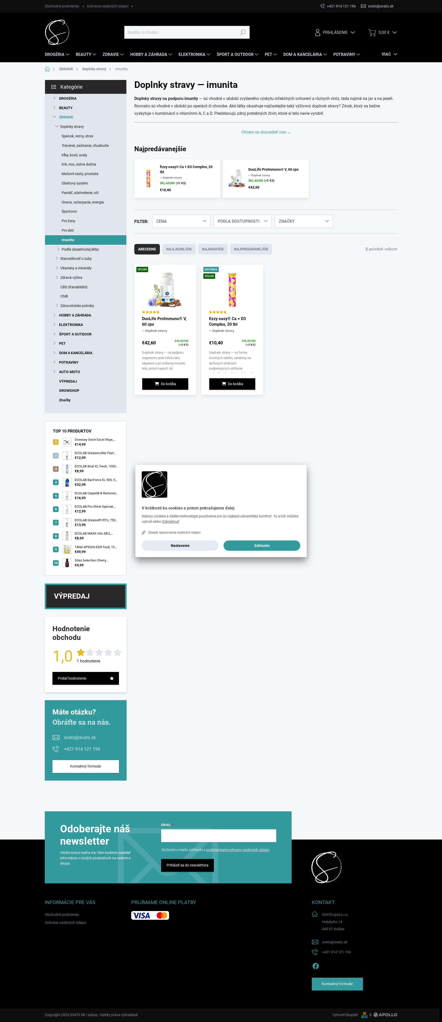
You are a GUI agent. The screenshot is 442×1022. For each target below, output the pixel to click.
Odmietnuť (170, 521)
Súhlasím (262, 546)
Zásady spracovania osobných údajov (174, 532)
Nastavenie (180, 546)
